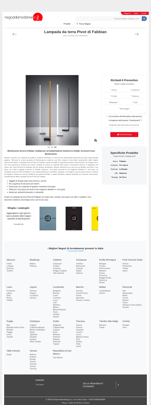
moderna (123, 173)
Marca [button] (115, 161)
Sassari (33, 339)
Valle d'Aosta (13, 350)
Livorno (79, 332)
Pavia (55, 312)
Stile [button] (116, 173)
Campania (81, 260)
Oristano (33, 337)
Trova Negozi (84, 24)
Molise (102, 287)
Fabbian (122, 161)
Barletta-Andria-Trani (15, 327)
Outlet (136, 13)
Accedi (143, 13)
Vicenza (33, 369)
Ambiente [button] (114, 165)
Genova (33, 291)
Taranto (10, 337)
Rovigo (33, 359)
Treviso (33, 362)
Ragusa (56, 339)
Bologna (102, 264)
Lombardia (58, 287)
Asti (124, 291)
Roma (9, 298)
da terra (122, 177)
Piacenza (103, 275)
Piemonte (127, 287)
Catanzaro (57, 264)
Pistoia (79, 342)
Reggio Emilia (105, 278)
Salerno (79, 273)
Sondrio (56, 314)
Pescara (10, 268)
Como (55, 295)
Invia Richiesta (125, 135)
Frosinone (11, 291)
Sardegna (35, 321)
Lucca (78, 334)
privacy (139, 116)
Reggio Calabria (60, 271)
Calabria (57, 260)
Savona (33, 298)
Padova (33, 357)
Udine (125, 271)
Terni (124, 327)
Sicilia (56, 321)
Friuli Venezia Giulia (132, 260)
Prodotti (67, 24)
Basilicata (35, 260)
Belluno (33, 355)
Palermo (56, 337)
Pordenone (127, 266)
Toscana (80, 321)
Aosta (9, 355)
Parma (102, 273)
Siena (78, 346)
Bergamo (57, 291)
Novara (125, 300)
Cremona (57, 298)
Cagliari (33, 325)
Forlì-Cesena (104, 268)
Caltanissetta (58, 327)
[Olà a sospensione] (14, 34)
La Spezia (34, 295)
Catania (56, 330)
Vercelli (125, 307)
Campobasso (104, 291)
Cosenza (57, 268)
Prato (78, 344)
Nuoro (32, 332)
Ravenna (103, 280)
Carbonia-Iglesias (37, 327)
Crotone (56, 266)
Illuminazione (83, 36)
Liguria (33, 287)
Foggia (10, 332)
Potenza (33, 266)
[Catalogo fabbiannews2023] (48, 218)
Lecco (55, 300)
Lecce (9, 334)
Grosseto (80, 330)
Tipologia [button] (114, 177)
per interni (123, 165)
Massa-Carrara (82, 337)
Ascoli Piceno (82, 293)
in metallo (123, 169)
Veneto (33, 350)
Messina (56, 334)
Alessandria (127, 293)
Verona (33, 366)
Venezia (33, 364)
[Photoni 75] (136, 34)
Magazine (127, 13)
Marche (80, 287)
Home (65, 36)
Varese (56, 317)
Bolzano (102, 325)
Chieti (9, 264)
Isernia (102, 293)
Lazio (9, 287)
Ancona (79, 291)
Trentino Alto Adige (108, 321)
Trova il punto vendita (75, 251)
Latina (9, 293)
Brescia (56, 293)
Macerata (80, 298)
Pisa (78, 339)
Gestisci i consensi (82, 403)
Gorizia (125, 264)
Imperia (33, 293)
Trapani (56, 344)
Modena (102, 271)
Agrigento (57, 325)
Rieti (8, 295)
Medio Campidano (37, 330)
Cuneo (125, 298)
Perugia (125, 325)
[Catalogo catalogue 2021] (74, 218)
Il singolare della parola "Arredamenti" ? (125, 120)
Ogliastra (33, 334)
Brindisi (10, 330)
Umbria (126, 321)
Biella (124, 295)
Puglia (10, 321)
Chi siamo (40, 385)
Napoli (79, 271)
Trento (102, 327)
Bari (8, 325)
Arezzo (79, 325)
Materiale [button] (114, 169)
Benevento (80, 266)
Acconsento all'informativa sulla (125, 116)
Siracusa (56, 342)
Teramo (10, 271)
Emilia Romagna (107, 260)
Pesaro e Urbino (83, 300)
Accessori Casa (73, 36)
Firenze (79, 327)
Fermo (79, 295)
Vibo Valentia (58, 273)
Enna (55, 332)
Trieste (125, 268)
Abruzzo (11, 260)
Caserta (79, 268)
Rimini (102, 283)
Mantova (56, 305)
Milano (56, 307)
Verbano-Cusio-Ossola (132, 305)
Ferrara (102, 266)
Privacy (64, 403)
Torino (125, 303)
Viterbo (10, 300)
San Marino (58, 358)
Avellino (79, 264)
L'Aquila (10, 266)
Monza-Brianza (59, 310)
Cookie (71, 403)
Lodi (55, 303)
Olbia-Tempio (35, 342)
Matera (33, 264)
